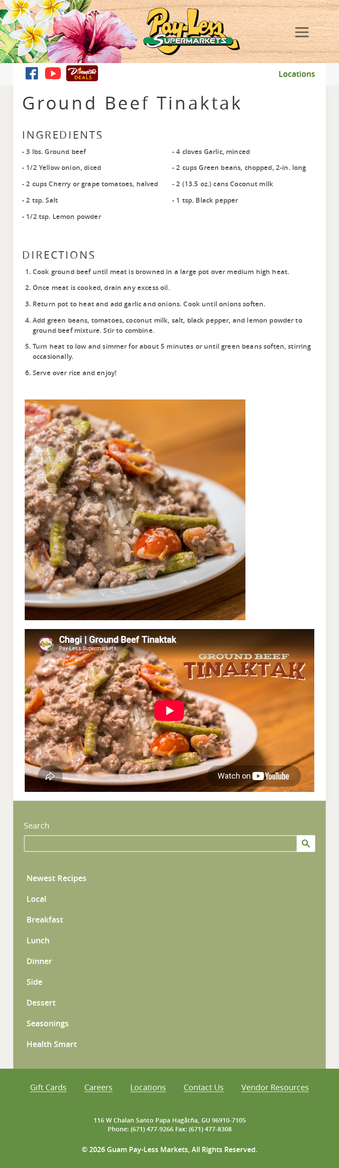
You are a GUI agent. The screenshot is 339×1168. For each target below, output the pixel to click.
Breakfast (44, 920)
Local (36, 899)
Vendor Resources (275, 1088)
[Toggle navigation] (302, 31)
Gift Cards (48, 1088)
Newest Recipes (56, 878)
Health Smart (51, 1044)
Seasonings (47, 1023)
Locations (297, 74)
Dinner (39, 961)
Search (36, 826)
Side (34, 982)
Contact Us (204, 1088)
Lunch (37, 940)
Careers (98, 1088)
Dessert (41, 1003)
